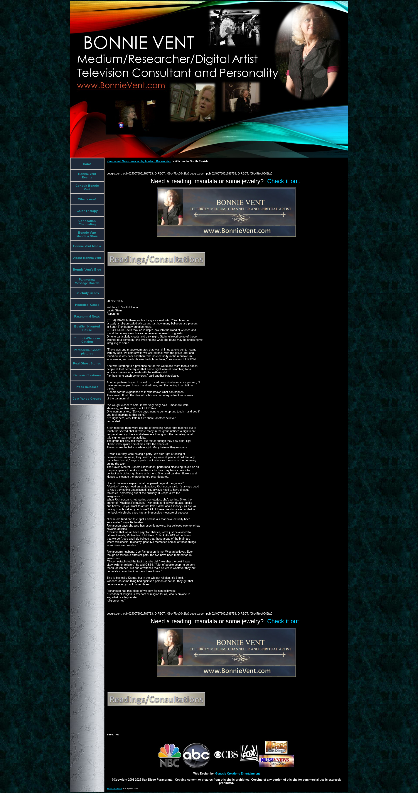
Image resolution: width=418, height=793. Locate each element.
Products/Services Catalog (87, 339)
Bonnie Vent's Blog (87, 269)
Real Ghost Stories (87, 363)
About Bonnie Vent (87, 257)
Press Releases (87, 387)
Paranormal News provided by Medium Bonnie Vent (139, 161)
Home (87, 164)
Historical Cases (87, 304)
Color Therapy (87, 211)
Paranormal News (87, 316)
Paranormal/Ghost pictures (87, 351)
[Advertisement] (186, 280)
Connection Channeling (87, 222)
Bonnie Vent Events (87, 175)
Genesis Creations (87, 375)
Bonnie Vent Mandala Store (87, 234)
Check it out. (284, 181)
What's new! (87, 199)
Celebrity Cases (87, 293)
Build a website (114, 788)
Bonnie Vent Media (87, 246)
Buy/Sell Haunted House (87, 328)
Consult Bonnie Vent (87, 187)
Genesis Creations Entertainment (237, 773)
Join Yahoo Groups (87, 398)
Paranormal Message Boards (87, 281)
